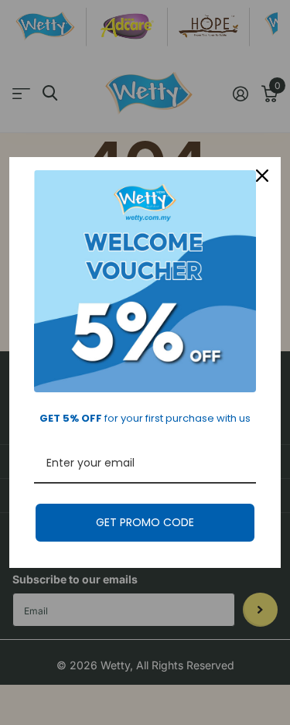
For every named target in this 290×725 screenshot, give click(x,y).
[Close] (262, 175)
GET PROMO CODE (145, 522)
